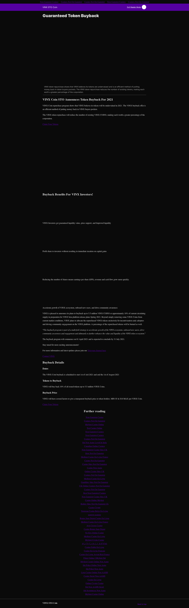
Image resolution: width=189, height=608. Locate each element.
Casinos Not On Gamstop (94, 420)
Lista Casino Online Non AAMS (94, 572)
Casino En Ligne (94, 579)
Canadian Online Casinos (94, 446)
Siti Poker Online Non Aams (94, 565)
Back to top (142, 604)
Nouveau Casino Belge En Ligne (94, 511)
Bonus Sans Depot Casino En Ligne (94, 518)
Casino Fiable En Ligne (94, 547)
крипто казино (94, 514)
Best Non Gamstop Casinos (94, 493)
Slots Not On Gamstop (94, 453)
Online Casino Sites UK (94, 471)
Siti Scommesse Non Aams (94, 590)
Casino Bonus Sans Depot (94, 529)
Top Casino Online (94, 428)
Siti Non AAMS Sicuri (94, 586)
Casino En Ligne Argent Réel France (94, 554)
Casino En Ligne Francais (94, 550)
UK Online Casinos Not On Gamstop (94, 485)
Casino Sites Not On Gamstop (94, 464)
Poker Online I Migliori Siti (94, 558)
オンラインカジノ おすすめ (94, 543)
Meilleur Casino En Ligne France (94, 457)
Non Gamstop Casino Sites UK (94, 449)
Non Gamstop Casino (94, 417)
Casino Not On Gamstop (94, 460)
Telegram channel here (97, 350)
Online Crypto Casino (94, 583)
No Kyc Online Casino (94, 532)
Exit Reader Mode (134, 7)
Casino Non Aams (94, 467)
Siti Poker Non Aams (94, 568)
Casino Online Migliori (94, 500)
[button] (50, 124)
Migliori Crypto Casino (94, 540)
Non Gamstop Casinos (94, 431)
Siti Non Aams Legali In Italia (94, 442)
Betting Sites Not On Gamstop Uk (95, 503)
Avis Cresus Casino (94, 525)
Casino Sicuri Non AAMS (94, 576)
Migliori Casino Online (94, 424)
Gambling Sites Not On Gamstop (94, 482)
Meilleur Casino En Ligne (94, 478)
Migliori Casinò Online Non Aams (94, 561)
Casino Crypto (94, 507)
